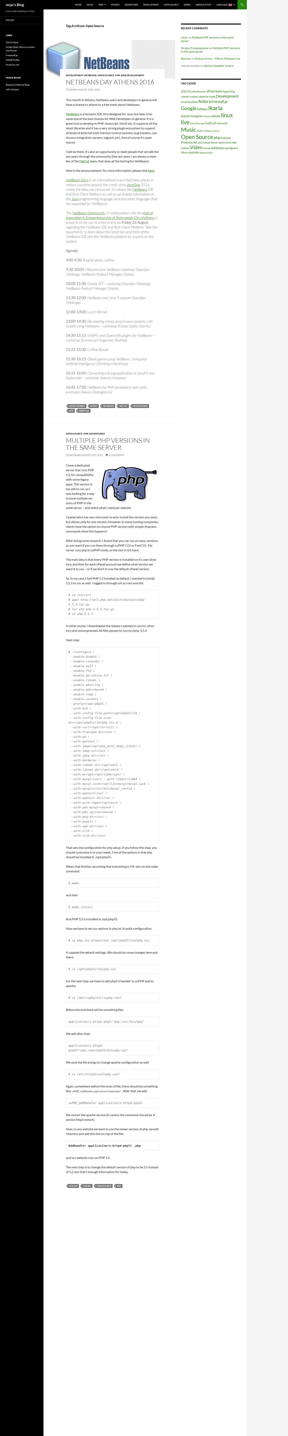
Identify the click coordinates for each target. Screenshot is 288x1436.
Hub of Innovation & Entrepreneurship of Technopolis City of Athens (110, 215)
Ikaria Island (12, 42)
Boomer (186, 58)
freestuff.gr (219, 102)
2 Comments (116, 455)
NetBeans (72, 114)
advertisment (198, 91)
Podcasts (226, 138)
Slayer (214, 142)
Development (151, 4)
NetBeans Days (77, 180)
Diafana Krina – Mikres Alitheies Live (217, 58)
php (117, 75)
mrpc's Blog (15, 5)
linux (227, 115)
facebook (193, 101)
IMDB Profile (12, 59)
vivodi (207, 148)
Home (78, 4)
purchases (204, 142)
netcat (123, 406)
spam (221, 142)
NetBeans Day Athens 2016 (110, 82)
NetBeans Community (88, 213)
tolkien (185, 148)
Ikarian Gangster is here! (219, 65)
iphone (216, 116)
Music (90, 4)
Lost (208, 123)
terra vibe (231, 142)
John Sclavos (12, 89)
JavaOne (133, 184)
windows (217, 148)
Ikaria (187, 4)
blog (232, 91)
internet (207, 116)
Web (101, 4)
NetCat (84, 161)
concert (185, 96)
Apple (226, 91)
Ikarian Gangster (192, 116)
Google (188, 108)
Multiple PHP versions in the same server (108, 443)
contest (194, 96)
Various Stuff (203, 4)
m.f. (214, 123)
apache (73, 1186)
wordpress (231, 148)
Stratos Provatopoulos (194, 48)
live (185, 122)
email (184, 101)
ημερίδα (84, 410)
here (151, 170)
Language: (222, 4)
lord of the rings (197, 123)
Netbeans (90, 75)
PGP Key (10, 20)
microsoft (222, 123)
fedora (204, 101)
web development (132, 75)
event (94, 406)
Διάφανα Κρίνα (206, 152)
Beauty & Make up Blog (17, 84)
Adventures (131, 4)
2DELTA (185, 91)
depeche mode (207, 96)
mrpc (184, 37)
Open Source (171, 4)
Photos (115, 4)
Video (196, 147)
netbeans (108, 406)
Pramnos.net (189, 142)
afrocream (214, 91)
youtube (193, 152)
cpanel (87, 1186)
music (200, 130)
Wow (184, 152)
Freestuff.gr (12, 55)
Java (75, 198)
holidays (202, 109)
